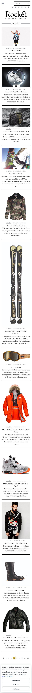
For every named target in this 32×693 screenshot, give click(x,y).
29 (28, 658)
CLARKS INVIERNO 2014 (16, 590)
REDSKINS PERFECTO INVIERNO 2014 (16, 638)
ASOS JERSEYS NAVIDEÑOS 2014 (16, 543)
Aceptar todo (16, 680)
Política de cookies (7, 676)
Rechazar (16, 685)
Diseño (8, 48)
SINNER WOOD (16, 367)
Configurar (16, 689)
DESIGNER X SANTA (16, 51)
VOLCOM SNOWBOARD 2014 (16, 226)
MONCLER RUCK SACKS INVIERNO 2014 (16, 132)
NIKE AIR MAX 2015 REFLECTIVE (16, 92)
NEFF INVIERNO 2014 (16, 174)
